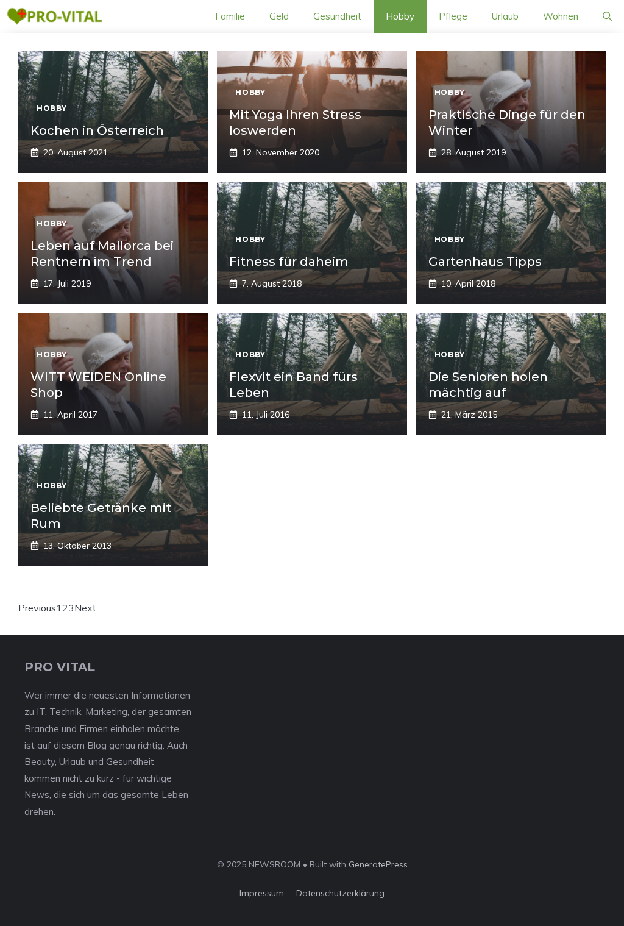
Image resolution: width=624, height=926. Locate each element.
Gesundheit (337, 16)
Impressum (261, 893)
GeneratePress (378, 864)
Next (85, 608)
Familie (230, 16)
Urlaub (505, 16)
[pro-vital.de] (54, 16)
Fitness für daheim (289, 261)
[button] (607, 16)
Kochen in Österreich (97, 130)
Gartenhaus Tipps (485, 261)
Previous (37, 608)
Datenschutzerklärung (340, 893)
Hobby (400, 16)
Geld (279, 16)
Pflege (453, 16)
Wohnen (560, 16)
